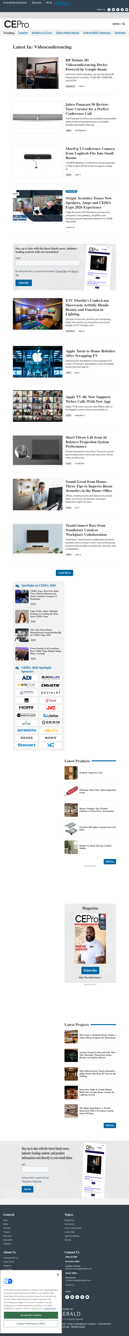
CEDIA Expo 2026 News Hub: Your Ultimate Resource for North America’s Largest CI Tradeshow (44, 595)
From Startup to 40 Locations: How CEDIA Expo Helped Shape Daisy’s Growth (45, 651)
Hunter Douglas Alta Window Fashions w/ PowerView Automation (96, 810)
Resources (7, 1236)
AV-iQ (49, 3)
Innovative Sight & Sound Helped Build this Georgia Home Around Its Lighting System (96, 1092)
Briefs (5, 1224)
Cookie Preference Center (31, 1323)
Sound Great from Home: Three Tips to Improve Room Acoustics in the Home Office (89, 486)
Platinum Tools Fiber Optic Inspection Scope (97, 791)
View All (110, 861)
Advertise (36, 3)
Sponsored (7, 1240)
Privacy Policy (49, 1308)
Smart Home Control (72, 1228)
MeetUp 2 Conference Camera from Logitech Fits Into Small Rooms (90, 153)
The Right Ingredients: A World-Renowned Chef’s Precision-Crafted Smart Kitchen (96, 1110)
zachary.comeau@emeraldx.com (78, 1269)
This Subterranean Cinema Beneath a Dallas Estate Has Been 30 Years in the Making (97, 1073)
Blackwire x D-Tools (42, 32)
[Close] (58, 1274)
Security (67, 1240)
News (68, 131)
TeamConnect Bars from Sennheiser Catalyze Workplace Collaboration (86, 529)
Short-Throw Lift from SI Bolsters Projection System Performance (87, 441)
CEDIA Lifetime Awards (67, 32)
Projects (70, 331)
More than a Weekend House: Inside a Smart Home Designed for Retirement (97, 1036)
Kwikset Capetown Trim (91, 772)
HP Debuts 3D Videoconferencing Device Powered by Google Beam (86, 64)
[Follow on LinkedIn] (113, 9)
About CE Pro (8, 1262)
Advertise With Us (10, 1258)
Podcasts (7, 1244)
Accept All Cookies (31, 1315)
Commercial (69, 1224)
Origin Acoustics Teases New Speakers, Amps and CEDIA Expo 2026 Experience (89, 202)
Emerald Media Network (15, 3)
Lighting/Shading (71, 1236)
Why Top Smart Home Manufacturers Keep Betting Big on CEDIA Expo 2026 (45, 632)
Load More (64, 572)
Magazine (7, 1266)
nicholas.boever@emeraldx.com (78, 1280)
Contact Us (69, 1285)
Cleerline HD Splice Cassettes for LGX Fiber (97, 828)
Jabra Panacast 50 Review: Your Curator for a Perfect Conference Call (87, 108)
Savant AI (23, 32)
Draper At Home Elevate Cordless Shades (95, 847)
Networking (69, 1220)
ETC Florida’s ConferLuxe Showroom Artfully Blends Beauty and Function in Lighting (87, 307)
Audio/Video (69, 1232)
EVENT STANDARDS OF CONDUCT (82, 1324)
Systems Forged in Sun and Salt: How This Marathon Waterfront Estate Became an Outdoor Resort (97, 1055)
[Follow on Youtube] (126, 9)
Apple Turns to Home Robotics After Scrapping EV (90, 353)
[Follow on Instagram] (122, 9)
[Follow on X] (117, 9)
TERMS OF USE (62, 1327)
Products (70, 86)
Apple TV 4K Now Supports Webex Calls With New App (88, 399)
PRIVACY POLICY (78, 1327)
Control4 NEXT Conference (97, 32)
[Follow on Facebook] (109, 9)
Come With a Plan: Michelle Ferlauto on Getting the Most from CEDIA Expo (44, 613)
